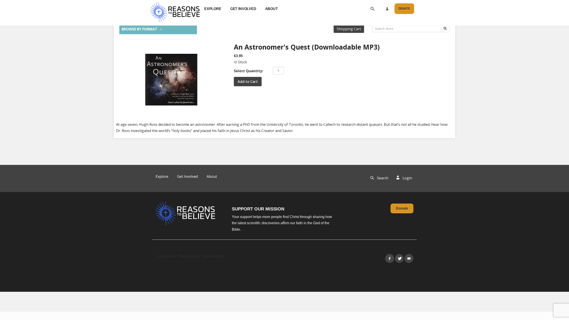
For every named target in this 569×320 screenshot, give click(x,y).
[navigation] (241, 8)
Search (382, 178)
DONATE (404, 8)
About (212, 176)
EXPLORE (212, 9)
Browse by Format (141, 29)
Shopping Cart (349, 29)
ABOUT (271, 9)
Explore (162, 176)
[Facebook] (389, 258)
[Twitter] (399, 258)
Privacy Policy (189, 256)
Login (407, 178)
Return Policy (214, 256)
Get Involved (187, 176)
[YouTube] (409, 258)
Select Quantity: (248, 70)
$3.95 (238, 55)
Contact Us (166, 256)
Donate (402, 208)
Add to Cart (248, 81)
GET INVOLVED (243, 9)
